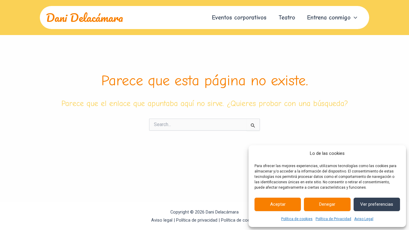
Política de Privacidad (333, 219)
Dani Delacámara (84, 17)
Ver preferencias (376, 204)
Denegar (327, 204)
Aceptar (278, 204)
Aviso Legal (363, 219)
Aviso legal (161, 220)
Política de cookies (297, 219)
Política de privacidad (196, 220)
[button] (354, 17)
